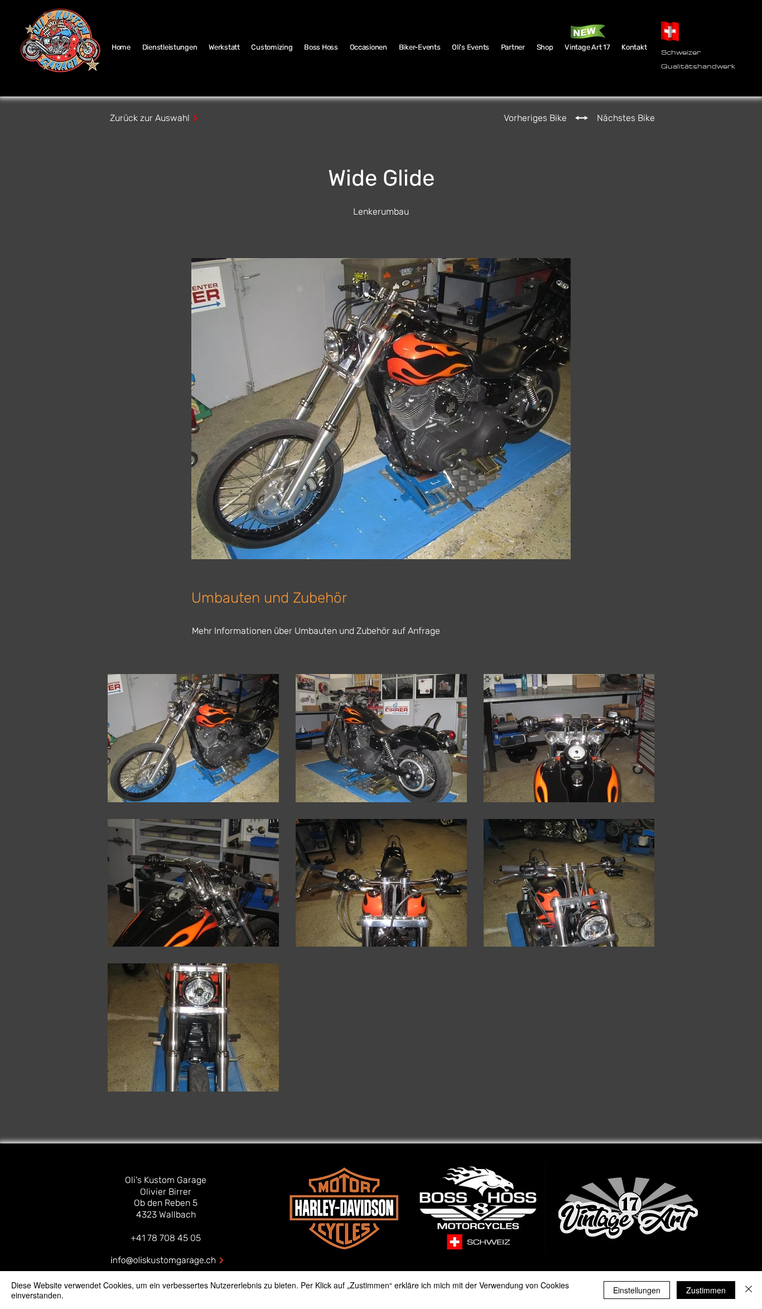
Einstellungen (636, 1290)
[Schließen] (748, 1290)
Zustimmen (706, 1290)
